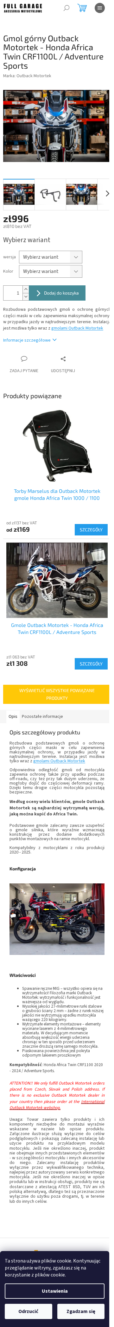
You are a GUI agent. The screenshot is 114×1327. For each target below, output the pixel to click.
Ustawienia (55, 1291)
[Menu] (99, 8)
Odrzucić (28, 1311)
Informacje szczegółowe (27, 340)
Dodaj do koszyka (61, 293)
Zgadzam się (80, 1311)
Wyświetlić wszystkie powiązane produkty (57, 694)
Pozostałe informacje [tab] (42, 716)
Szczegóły (91, 529)
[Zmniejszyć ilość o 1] (25, 296)
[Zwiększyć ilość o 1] (25, 289)
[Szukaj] (66, 8)
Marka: (27, 76)
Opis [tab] (13, 716)
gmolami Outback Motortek (77, 328)
